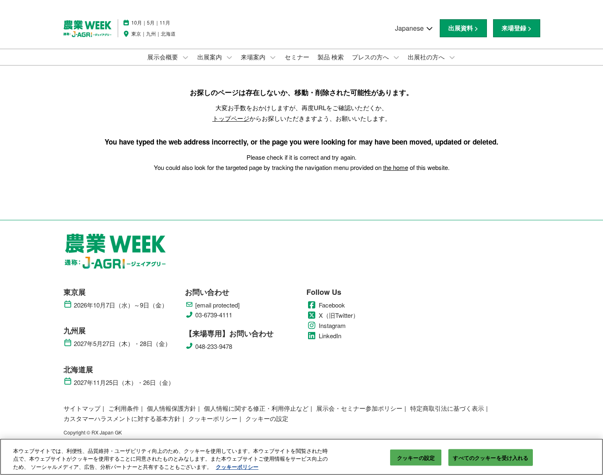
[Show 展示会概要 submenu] (185, 57)
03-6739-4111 (213, 315)
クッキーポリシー (237, 466)
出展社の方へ (427, 56)
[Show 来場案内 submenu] (272, 57)
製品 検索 (330, 56)
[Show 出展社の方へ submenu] (452, 57)
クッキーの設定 (416, 457)
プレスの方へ (371, 56)
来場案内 (254, 56)
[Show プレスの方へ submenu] (396, 57)
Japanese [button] (410, 28)
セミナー (297, 56)
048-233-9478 (213, 346)
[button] (463, 28)
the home (395, 167)
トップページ (230, 118)
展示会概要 (163, 56)
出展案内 (210, 56)
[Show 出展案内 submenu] (229, 57)
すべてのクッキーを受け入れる (490, 457)
